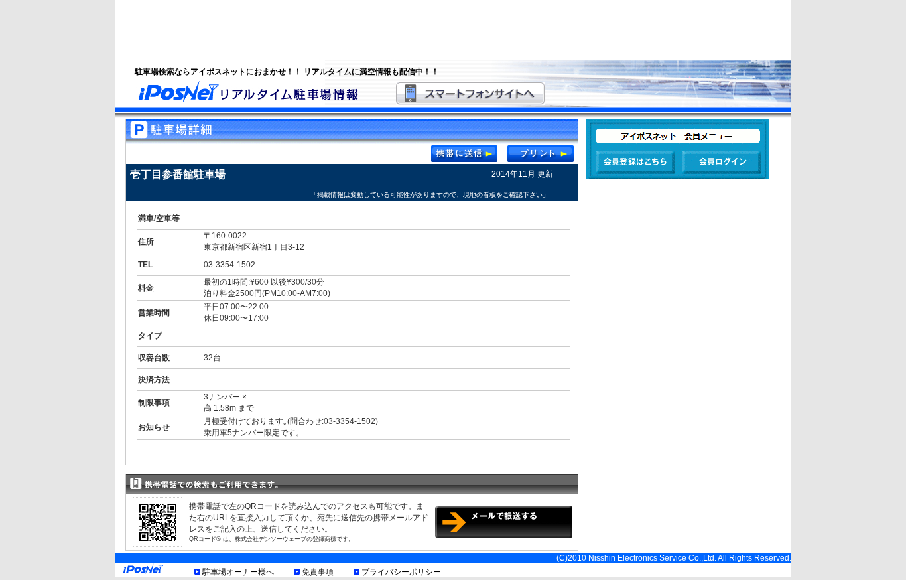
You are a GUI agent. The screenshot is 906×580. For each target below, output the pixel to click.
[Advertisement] (436, 30)
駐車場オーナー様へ (238, 572)
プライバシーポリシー (401, 572)
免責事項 (318, 572)
